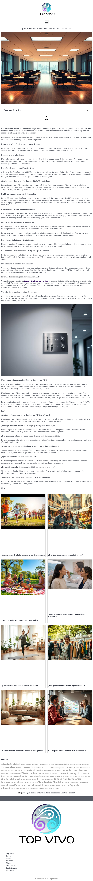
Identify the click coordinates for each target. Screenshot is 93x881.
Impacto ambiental (46, 779)
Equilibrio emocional (30, 776)
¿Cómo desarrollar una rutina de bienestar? (20, 685)
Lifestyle (9, 861)
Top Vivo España (57, 857)
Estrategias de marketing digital (66, 776)
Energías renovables (12, 776)
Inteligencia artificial (12, 782)
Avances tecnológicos (81, 764)
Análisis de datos (26, 764)
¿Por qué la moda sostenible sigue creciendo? (66, 685)
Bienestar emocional (16, 767)
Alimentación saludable (10, 764)
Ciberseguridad (73, 767)
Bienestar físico (36, 768)
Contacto (10, 870)
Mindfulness (59, 782)
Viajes (8, 863)
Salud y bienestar (49, 785)
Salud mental (35, 785)
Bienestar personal (58, 768)
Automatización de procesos (64, 764)
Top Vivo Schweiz (57, 867)
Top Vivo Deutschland (59, 851)
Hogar (20, 793)
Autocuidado (35, 764)
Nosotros (53, 872)
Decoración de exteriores (15, 770)
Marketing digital (45, 782)
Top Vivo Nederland (58, 862)
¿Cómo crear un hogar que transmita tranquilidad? (23, 751)
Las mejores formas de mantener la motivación (67, 751)
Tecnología (10, 865)
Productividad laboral (71, 782)
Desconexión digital (15, 773)
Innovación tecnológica (68, 778)
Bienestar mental (47, 767)
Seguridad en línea (63, 785)
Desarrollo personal (71, 770)
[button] (47, 22)
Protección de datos (16, 785)
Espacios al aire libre (47, 776)
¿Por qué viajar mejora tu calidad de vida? (65, 555)
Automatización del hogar (46, 764)
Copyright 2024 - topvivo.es (46, 879)
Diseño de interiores (32, 773)
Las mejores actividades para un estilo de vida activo (23, 555)
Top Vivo (10, 853)
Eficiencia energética (70, 773)
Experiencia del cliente (84, 776)
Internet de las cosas (31, 782)
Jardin (9, 858)
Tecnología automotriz (21, 788)
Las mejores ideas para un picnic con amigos (20, 620)
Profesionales (11, 868)
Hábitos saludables (29, 779)
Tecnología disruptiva (36, 788)
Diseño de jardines (51, 773)
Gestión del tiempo (10, 779)
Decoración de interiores (34, 770)
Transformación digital (51, 788)
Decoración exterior (53, 770)
